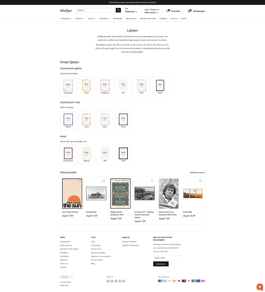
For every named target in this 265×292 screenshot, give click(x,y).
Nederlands (65, 277)
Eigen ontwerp (66, 245)
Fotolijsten (64, 252)
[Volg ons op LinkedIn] (123, 281)
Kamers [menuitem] (91, 18)
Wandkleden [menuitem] (117, 18)
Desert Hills (187, 212)
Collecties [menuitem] (78, 18)
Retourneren (96, 249)
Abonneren (161, 264)
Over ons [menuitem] (174, 18)
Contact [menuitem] (184, 18)
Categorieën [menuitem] (65, 18)
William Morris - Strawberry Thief (116, 213)
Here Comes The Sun (70, 212)
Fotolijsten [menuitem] (163, 18)
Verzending (95, 245)
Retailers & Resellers (130, 245)
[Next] (205, 200)
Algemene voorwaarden (101, 256)
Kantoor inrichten (129, 241)
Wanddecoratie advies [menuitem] (148, 18)
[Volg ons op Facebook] (108, 281)
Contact (63, 267)
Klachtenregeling (98, 252)
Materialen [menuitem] (103, 18)
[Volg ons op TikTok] (119, 281)
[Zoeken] (118, 10)
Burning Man (91, 212)
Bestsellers (64, 256)
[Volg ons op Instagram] (111, 281)
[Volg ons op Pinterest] (115, 281)
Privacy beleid (97, 260)
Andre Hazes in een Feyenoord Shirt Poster (168, 213)
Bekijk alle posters (197, 172)
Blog (93, 263)
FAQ (93, 241)
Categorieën (65, 241)
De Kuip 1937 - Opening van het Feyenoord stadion (144, 215)
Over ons (64, 263)
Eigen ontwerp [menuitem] (131, 18)
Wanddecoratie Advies (69, 249)
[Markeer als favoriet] (79, 180)
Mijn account (151, 12)
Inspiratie (64, 260)
